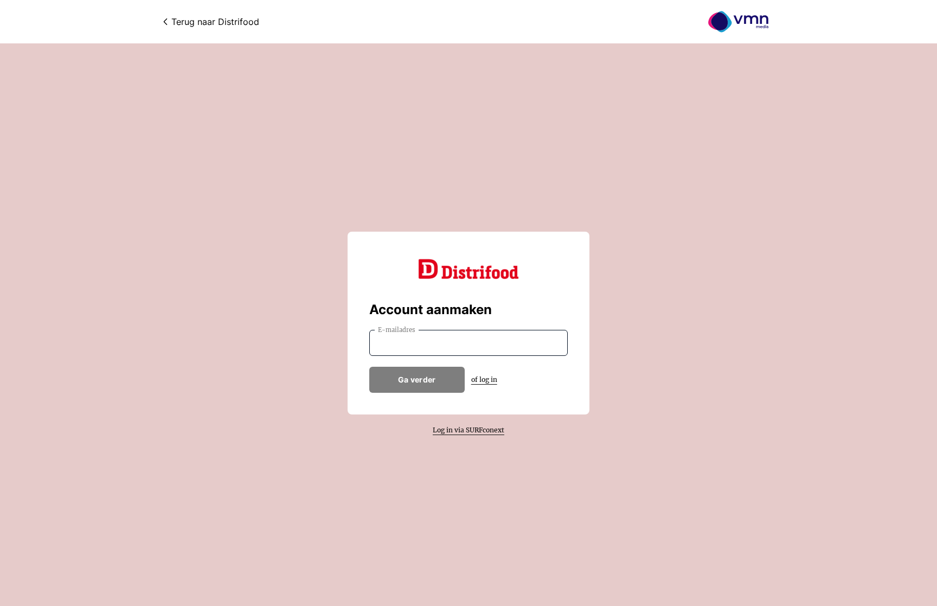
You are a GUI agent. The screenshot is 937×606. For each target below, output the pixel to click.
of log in (484, 379)
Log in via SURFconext (468, 430)
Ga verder (417, 379)
